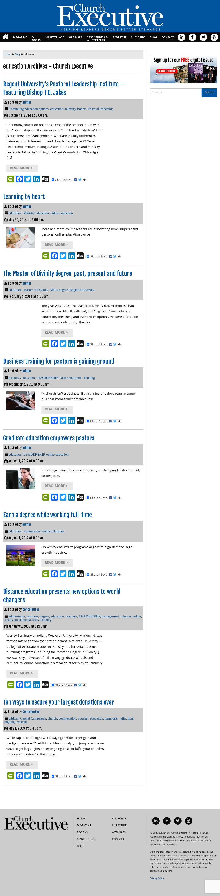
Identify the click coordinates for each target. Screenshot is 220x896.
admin (26, 102)
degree (44, 616)
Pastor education (70, 378)
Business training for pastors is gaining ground (58, 361)
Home (81, 818)
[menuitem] (5, 37)
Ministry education (36, 213)
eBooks (82, 832)
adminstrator (17, 616)
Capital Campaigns (33, 718)
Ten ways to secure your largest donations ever (58, 702)
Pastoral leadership (100, 109)
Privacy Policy (157, 879)
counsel (83, 718)
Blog (153, 37)
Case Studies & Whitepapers (97, 38)
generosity (112, 718)
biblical (13, 718)
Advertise (120, 37)
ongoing (9, 722)
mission (126, 616)
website (22, 722)
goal (131, 718)
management (32, 531)
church (52, 718)
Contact (168, 37)
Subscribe (138, 37)
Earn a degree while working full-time (47, 515)
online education (61, 213)
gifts (123, 718)
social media (22, 620)
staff (35, 620)
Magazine (20, 37)
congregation (67, 718)
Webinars (75, 37)
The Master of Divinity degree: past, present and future (67, 273)
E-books (36, 38)
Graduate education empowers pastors (49, 438)
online (137, 616)
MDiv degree (59, 290)
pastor (8, 620)
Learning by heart (24, 197)
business (14, 378)
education (56, 109)
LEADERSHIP (47, 378)
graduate (71, 616)
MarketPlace (54, 37)
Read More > (21, 168)
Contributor (31, 609)
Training (89, 378)
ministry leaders (75, 109)
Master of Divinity (35, 290)
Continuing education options (29, 109)
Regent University (82, 290)
